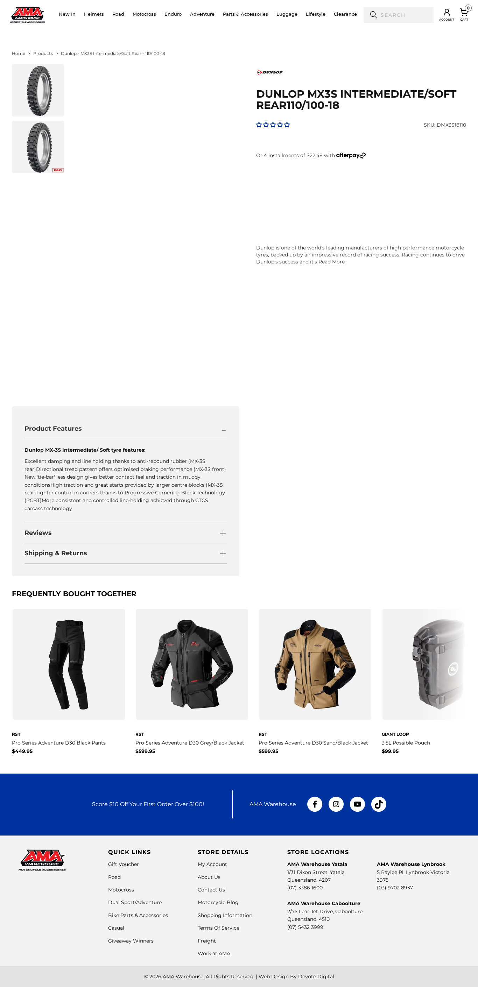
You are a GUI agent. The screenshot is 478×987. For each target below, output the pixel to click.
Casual (116, 928)
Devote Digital (316, 976)
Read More (331, 262)
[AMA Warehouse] (27, 15)
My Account (212, 864)
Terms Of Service (218, 928)
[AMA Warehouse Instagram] (336, 804)
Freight (207, 941)
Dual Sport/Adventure (135, 902)
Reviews (38, 533)
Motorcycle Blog (218, 902)
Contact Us (211, 890)
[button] (94, 15)
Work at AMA (214, 953)
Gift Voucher (123, 864)
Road (114, 877)
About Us (209, 877)
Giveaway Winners (131, 941)
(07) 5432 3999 (305, 927)
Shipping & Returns (55, 553)
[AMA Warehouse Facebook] (315, 804)
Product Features (53, 428)
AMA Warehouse (183, 976)
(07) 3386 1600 (305, 887)
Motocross (121, 890)
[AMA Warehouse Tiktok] (378, 804)
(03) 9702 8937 (395, 887)
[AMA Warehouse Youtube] (357, 804)
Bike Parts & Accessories (138, 915)
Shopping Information (225, 915)
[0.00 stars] (273, 124)
